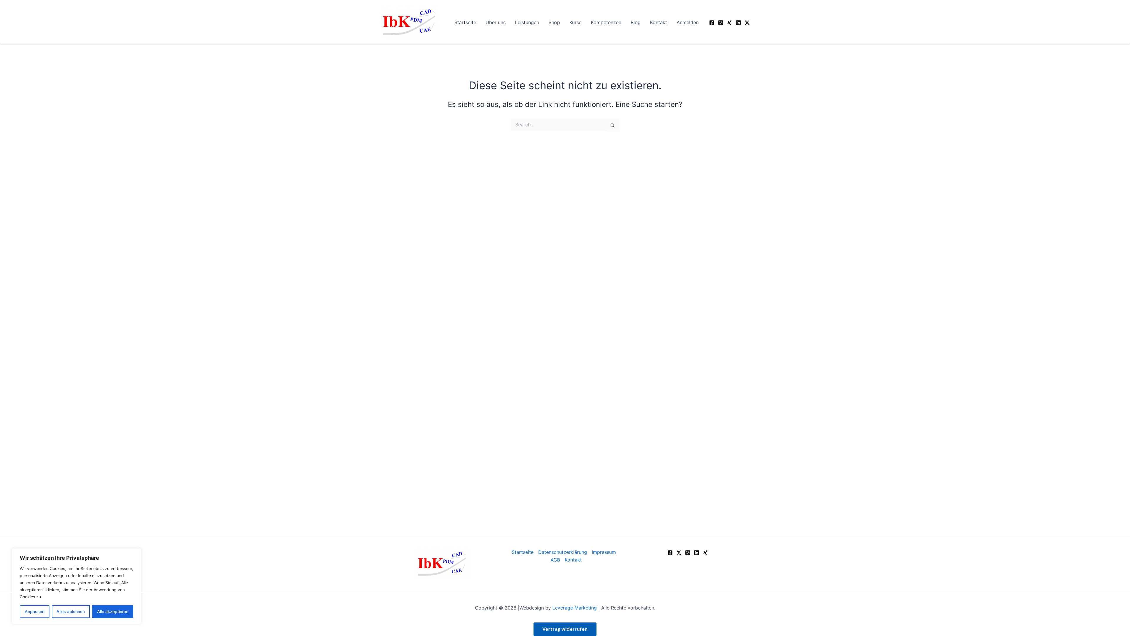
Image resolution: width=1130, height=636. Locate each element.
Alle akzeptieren (112, 611)
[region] (76, 586)
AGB (555, 560)
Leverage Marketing (574, 608)
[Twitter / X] (747, 22)
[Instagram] (720, 22)
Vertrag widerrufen (565, 629)
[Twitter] (679, 552)
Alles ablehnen (70, 611)
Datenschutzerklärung (562, 552)
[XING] (729, 22)
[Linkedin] (738, 22)
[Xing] (705, 552)
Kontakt (573, 560)
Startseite (523, 552)
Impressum (604, 552)
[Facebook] (711, 22)
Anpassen (34, 611)
